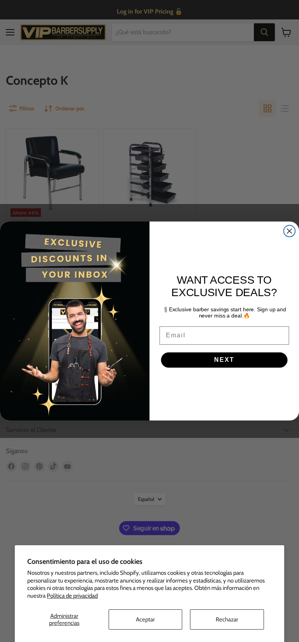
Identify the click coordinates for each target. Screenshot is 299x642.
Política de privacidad (72, 595)
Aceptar (145, 619)
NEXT (224, 360)
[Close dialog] (289, 231)
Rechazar (227, 619)
